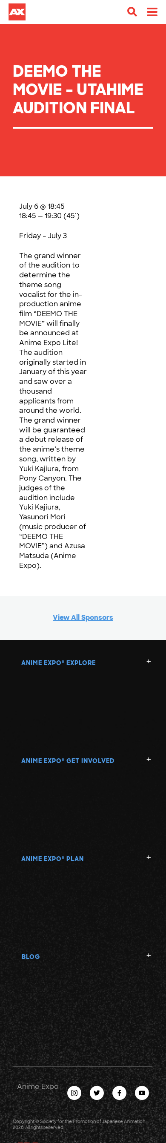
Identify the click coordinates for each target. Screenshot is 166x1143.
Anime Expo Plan (52, 859)
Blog (31, 957)
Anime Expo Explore (58, 663)
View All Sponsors (83, 617)
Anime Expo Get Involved (67, 761)
